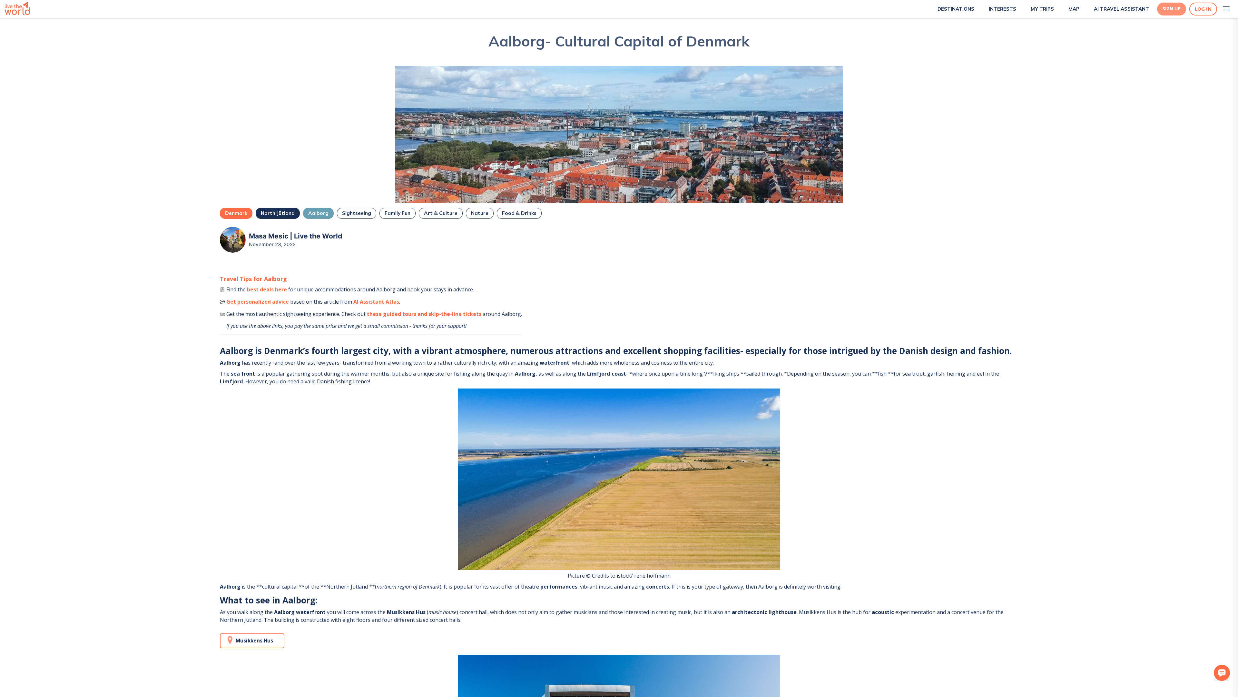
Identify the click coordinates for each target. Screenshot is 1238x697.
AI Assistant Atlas (376, 301)
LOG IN (1203, 9)
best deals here (267, 289)
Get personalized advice (257, 301)
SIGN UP (1172, 8)
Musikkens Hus (254, 640)
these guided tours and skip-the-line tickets (424, 314)
